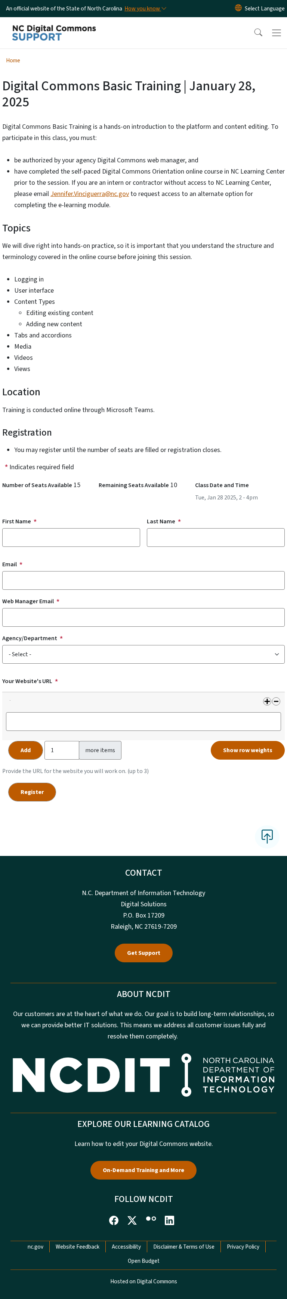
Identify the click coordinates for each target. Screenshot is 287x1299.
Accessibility (126, 1247)
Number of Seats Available (37, 485)
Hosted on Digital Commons (143, 1281)
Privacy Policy (243, 1247)
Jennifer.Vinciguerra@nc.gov (89, 194)
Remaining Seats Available (134, 485)
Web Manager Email (28, 601)
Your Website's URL (27, 681)
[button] (253, 33)
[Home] (54, 26)
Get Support (143, 953)
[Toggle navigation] (276, 33)
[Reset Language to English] (238, 8)
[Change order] (9, 704)
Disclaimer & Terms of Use (184, 1247)
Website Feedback (77, 1247)
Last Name (161, 521)
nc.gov (35, 1247)
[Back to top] (267, 836)
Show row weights (247, 750)
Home (13, 60)
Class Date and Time (222, 485)
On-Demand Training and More (143, 1170)
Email (9, 564)
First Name (16, 521)
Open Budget (144, 1261)
